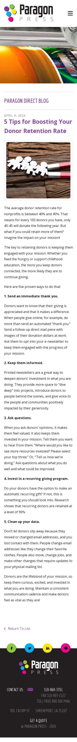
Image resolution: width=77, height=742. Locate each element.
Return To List (18, 628)
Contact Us (15, 689)
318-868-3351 (53, 689)
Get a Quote (38, 720)
